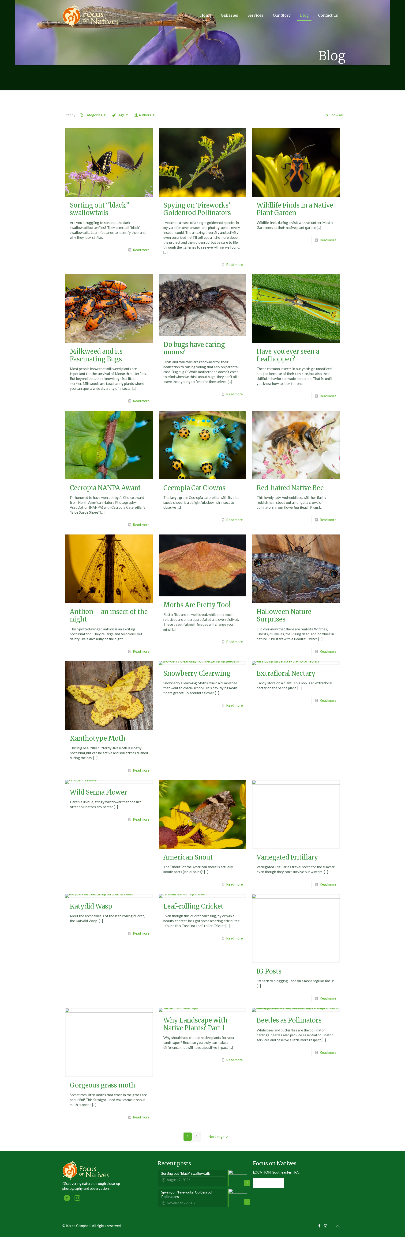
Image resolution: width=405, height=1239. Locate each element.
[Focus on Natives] (90, 15)
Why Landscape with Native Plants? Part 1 (195, 1024)
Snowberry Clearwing (196, 673)
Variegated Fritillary (287, 857)
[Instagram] (325, 1226)
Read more (141, 250)
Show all (336, 115)
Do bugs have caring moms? (194, 348)
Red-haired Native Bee (290, 488)
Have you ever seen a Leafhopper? (288, 355)
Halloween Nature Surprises (284, 615)
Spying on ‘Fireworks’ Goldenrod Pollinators (197, 209)
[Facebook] (319, 1226)
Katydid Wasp (91, 906)
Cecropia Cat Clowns (194, 488)
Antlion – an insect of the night (109, 615)
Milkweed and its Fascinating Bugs (96, 355)
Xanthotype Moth (97, 738)
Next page (216, 1136)
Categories (93, 115)
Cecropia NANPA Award (105, 488)
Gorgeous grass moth (102, 1085)
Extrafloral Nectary (286, 673)
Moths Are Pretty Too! (197, 605)
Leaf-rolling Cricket (193, 906)
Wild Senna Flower (98, 792)
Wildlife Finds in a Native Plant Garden (295, 209)
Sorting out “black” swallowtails (99, 209)
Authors (145, 115)
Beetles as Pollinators (289, 1020)
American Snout (188, 857)
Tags (120, 115)
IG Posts (269, 971)
